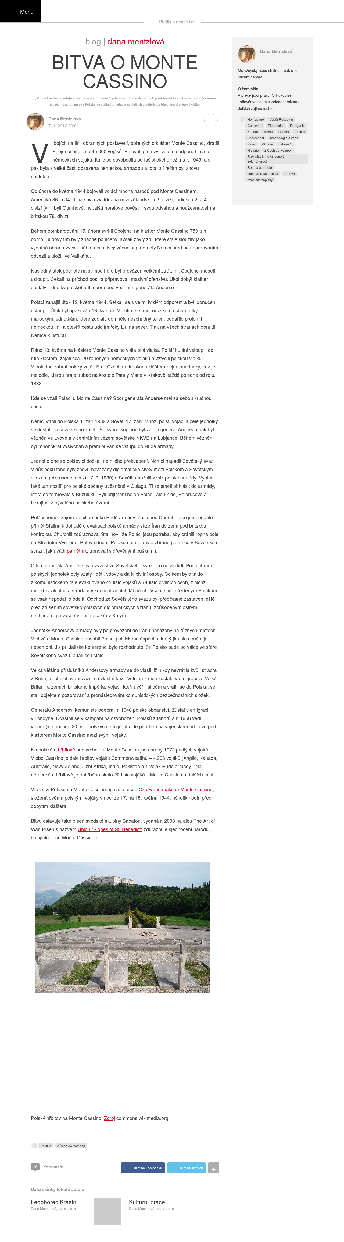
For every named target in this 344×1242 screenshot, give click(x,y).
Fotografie (297, 125)
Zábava (267, 144)
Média (268, 131)
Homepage (256, 119)
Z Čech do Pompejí (71, 1145)
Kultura (253, 131)
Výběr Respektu (281, 119)
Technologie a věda (284, 137)
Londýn (289, 173)
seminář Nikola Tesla (263, 173)
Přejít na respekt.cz (177, 22)
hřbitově (66, 749)
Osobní (283, 131)
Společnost (256, 137)
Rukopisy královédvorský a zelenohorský (267, 158)
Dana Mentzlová (136, 41)
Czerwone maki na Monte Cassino (176, 789)
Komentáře (48, 1166)
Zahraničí (285, 144)
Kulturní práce (147, 1202)
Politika (46, 1145)
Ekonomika (276, 125)
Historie (253, 150)
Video (252, 144)
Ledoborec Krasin (53, 1202)
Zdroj (109, 1117)
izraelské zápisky (260, 179)
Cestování (255, 125)
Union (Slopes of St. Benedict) (110, 828)
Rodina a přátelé (260, 167)
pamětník (77, 550)
